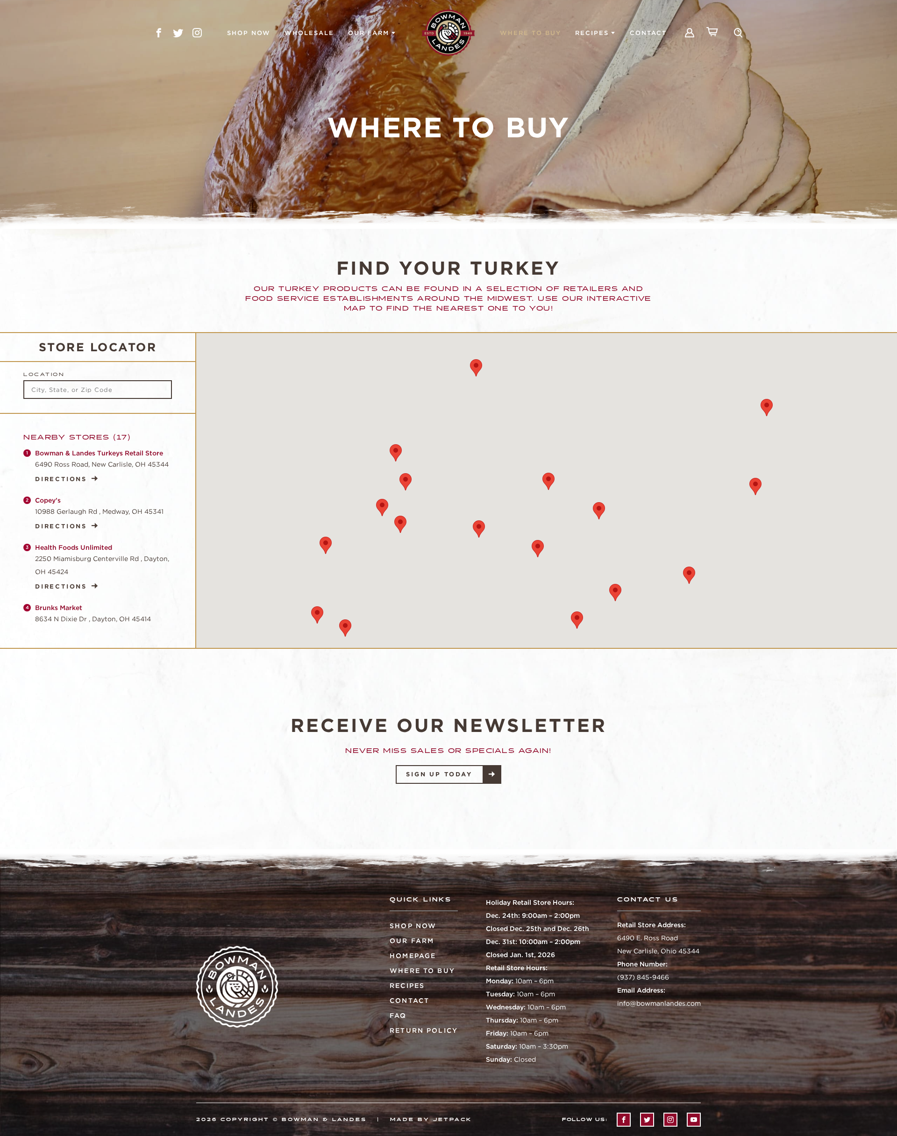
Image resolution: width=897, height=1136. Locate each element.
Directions (61, 479)
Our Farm (368, 32)
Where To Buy (530, 32)
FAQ (398, 1015)
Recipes (592, 32)
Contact (648, 32)
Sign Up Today (439, 774)
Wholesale (309, 32)
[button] (548, 481)
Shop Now (249, 32)
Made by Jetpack (431, 1119)
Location (43, 374)
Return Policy (424, 1030)
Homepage (413, 955)
